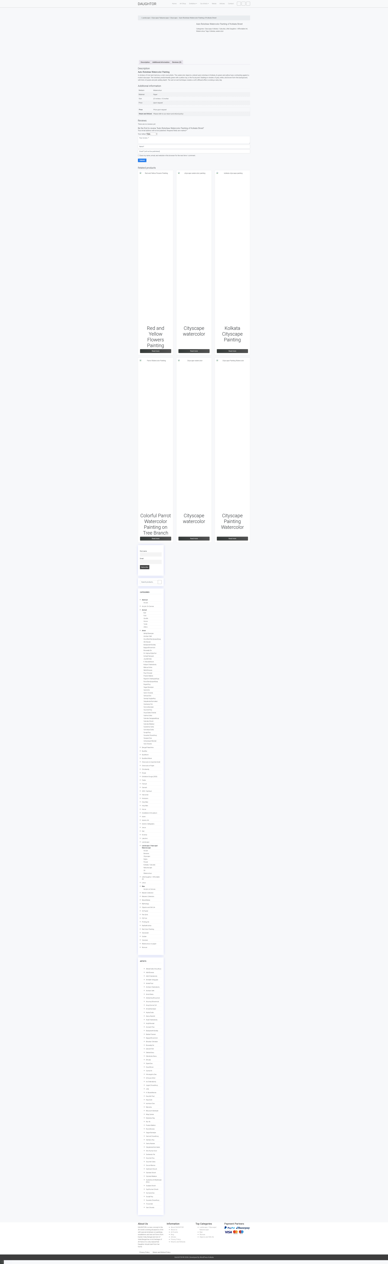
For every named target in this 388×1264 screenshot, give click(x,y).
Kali (143, 831)
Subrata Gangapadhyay (151, 718)
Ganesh (144, 787)
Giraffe (146, 618)
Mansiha (149, 1107)
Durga (144, 773)
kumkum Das (150, 1103)
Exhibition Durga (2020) (149, 776)
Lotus (144, 883)
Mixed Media (146, 900)
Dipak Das (149, 1063)
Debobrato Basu (151, 1056)
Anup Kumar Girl (151, 1005)
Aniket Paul (149, 983)
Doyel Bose (149, 1067)
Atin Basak (147, 642)
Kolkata (212, 31)
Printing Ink (145, 922)
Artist (144, 630)
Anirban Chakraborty (153, 987)
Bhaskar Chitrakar (152, 1041)
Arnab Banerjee (151, 1009)
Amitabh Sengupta (152, 980)
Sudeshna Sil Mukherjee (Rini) (153, 1181)
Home (174, 4)
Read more (155, 351)
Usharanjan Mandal (150, 741)
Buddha (144, 751)
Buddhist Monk (147, 758)
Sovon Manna (150, 1165)
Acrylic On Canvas (148, 606)
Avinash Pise (150, 1027)
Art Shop (183, 4)
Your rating (142, 134)
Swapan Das (148, 738)
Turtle (145, 624)
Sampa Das (147, 695)
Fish (145, 615)
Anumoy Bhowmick (152, 1001)
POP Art (144, 918)
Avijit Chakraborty (152, 1020)
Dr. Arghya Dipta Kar (150, 653)
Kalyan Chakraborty (150, 664)
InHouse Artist (150, 1078)
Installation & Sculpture (149, 813)
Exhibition (192, 4)
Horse (146, 621)
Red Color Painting (148, 929)
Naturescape (148, 867)
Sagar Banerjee (148, 687)
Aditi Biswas (150, 972)
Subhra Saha (148, 715)
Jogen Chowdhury (152, 1085)
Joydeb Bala (148, 659)
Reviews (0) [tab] (176, 62)
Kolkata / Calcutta (218, 29)
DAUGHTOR (150, 1049)
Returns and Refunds (178, 1242)
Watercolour (200, 31)
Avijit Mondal (150, 1023)
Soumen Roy (148, 710)
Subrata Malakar (149, 724)
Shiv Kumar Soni (151, 1151)
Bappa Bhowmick (149, 647)
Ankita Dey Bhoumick (153, 998)
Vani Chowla (150, 1207)
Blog (172, 1234)
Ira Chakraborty (151, 1081)
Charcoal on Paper (148, 765)
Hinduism (145, 798)
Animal (144, 610)
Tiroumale (149, 1204)
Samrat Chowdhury (152, 1136)
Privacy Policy (176, 1239)
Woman (144, 947)
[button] (239, 4)
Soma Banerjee (149, 707)
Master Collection (147, 893)
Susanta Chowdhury (150, 735)
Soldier (144, 936)
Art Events (174, 1232)
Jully (147, 1089)
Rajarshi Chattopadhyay (151, 679)
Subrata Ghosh (149, 721)
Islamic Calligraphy (148, 824)
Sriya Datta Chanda (150, 712)
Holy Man (145, 802)
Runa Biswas (150, 1129)
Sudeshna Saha (149, 727)
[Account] (243, 4)
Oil (144, 870)
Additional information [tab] (160, 62)
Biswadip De (148, 650)
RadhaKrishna (146, 925)
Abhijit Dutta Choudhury (153, 969)
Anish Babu (149, 994)
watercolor (220, 31)
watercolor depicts (184, 75)
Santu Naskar (150, 1143)
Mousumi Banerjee (152, 1111)
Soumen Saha (150, 1162)
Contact (231, 4)
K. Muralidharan (149, 662)
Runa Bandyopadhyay (151, 681)
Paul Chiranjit (148, 673)
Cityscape (173, 18)
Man (143, 886)
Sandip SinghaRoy (150, 698)
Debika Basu (150, 1052)
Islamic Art (145, 820)
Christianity (145, 769)
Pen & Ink (145, 914)
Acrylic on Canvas (149, 889)
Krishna (144, 835)
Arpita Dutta (150, 1012)
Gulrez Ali (149, 1071)
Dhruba (148, 1060)
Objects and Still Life (148, 907)
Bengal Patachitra (147, 747)
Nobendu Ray (150, 1118)
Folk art (144, 784)
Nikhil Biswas (148, 670)
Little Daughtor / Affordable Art (236, 29)
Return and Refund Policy (161, 1252)
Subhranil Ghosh (151, 1169)
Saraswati (145, 933)
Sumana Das (150, 1193)
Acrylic (146, 602)
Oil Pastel (145, 911)
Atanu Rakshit (150, 1016)
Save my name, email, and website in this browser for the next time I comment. (168, 155)
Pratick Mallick (148, 676)
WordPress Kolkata (207, 1257)
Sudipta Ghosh (151, 1185)
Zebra (145, 627)
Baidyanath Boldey (150, 645)
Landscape (145, 842)
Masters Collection (148, 896)
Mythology (145, 904)
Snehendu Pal (148, 704)
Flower (146, 862)
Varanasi (145, 940)
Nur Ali (148, 1121)
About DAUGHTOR (177, 1227)
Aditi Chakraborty (151, 976)
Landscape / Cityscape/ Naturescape (155, 18)
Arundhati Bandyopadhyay (152, 639)
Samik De (147, 690)
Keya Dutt (149, 1100)
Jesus (144, 827)
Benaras (146, 853)
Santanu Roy (150, 1140)
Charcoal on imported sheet (151, 762)
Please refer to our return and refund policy (168, 114)
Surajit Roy (147, 732)
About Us (174, 1230)
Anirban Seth (148, 636)
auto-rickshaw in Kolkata (206, 75)
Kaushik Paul (150, 1096)
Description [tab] (145, 62)
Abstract (145, 600)
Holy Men (145, 805)
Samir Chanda (148, 693)
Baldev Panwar (151, 1034)
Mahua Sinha (148, 667)
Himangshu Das (151, 1074)
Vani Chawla (148, 744)
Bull (145, 613)
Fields (144, 780)
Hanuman (145, 795)
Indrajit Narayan (149, 656)
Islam (144, 816)
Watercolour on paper (149, 944)
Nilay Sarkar (150, 1114)
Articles (222, 4)
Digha (145, 859)
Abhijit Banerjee (148, 633)
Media (214, 4)
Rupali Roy (147, 684)
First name (143, 551)
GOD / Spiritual (147, 791)
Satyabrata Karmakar (151, 701)
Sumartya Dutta (149, 729)
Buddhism (145, 755)
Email (141, 558)
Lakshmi (145, 838)
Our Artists (204, 4)
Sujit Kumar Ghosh (152, 1189)
